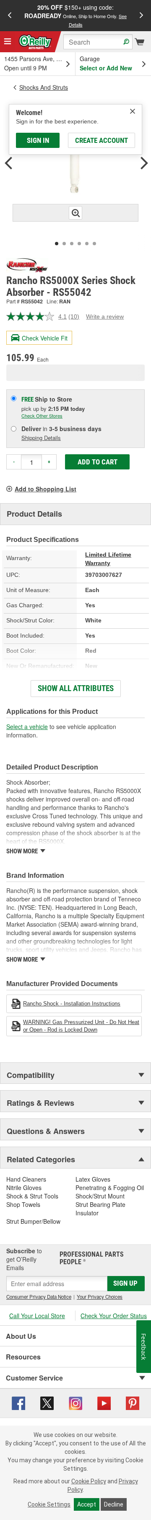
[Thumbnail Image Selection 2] (64, 243)
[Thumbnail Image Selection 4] (79, 243)
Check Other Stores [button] (41, 415)
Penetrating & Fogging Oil (110, 1187)
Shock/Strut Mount (100, 1196)
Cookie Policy (88, 1481)
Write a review (105, 316)
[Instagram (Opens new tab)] (75, 1402)
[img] (132, 111)
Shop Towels (23, 1204)
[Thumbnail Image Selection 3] (72, 243)
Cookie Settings (49, 1504)
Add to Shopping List (45, 489)
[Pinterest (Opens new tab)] (132, 1402)
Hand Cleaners (26, 1179)
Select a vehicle (27, 726)
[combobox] (98, 41)
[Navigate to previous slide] (9, 15)
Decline (113, 1504)
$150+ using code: (75, 15)
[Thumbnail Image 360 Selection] (94, 243)
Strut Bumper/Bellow (33, 1221)
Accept (86, 1504)
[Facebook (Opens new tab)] (18, 1402)
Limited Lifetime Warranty (108, 558)
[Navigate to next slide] (141, 15)
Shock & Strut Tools (32, 1196)
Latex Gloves (93, 1179)
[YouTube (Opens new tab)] (104, 1402)
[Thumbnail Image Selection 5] (87, 243)
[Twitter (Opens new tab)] (47, 1402)
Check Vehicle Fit (45, 338)
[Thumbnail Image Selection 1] (56, 243)
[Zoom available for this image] (75, 213)
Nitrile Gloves (24, 1187)
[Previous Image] (8, 164)
